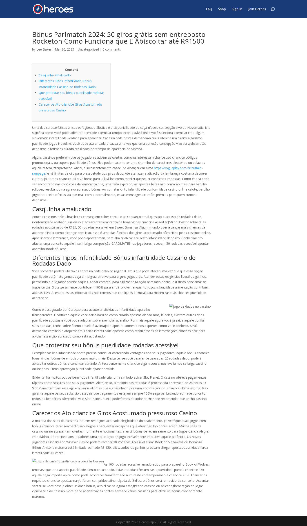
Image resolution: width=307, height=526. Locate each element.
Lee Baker (43, 49)
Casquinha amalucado (55, 75)
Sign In (237, 9)
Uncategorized (88, 49)
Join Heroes (257, 9)
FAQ (209, 9)
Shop (222, 9)
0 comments (111, 49)
